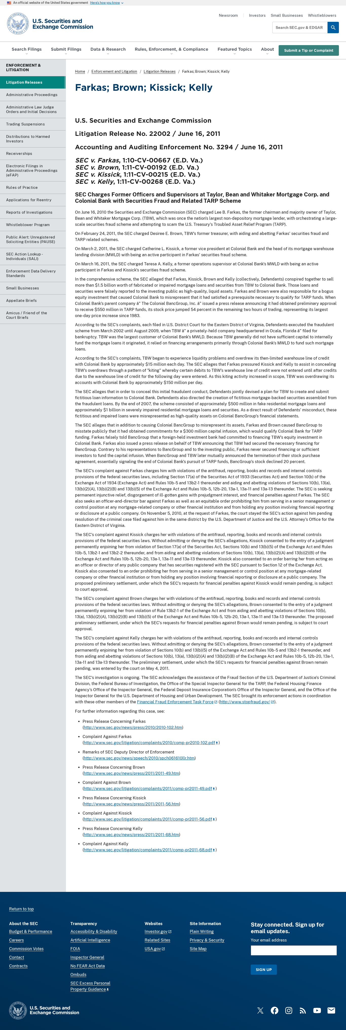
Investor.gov (156, 931)
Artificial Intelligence (90, 940)
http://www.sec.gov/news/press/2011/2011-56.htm (131, 804)
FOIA (75, 948)
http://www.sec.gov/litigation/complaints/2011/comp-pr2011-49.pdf (148, 788)
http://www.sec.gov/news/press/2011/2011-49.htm (131, 773)
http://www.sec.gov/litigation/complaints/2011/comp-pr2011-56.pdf (148, 819)
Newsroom (228, 15)
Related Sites (157, 940)
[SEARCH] (333, 27)
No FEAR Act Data (87, 966)
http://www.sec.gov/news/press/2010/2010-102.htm (133, 727)
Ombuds (78, 974)
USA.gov (153, 948)
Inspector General (87, 957)
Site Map (198, 948)
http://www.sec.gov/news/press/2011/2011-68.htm (131, 834)
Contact (16, 957)
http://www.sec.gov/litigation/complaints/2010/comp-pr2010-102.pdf (149, 742)
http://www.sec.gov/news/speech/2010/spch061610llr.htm (139, 758)
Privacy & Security (207, 940)
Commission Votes (26, 948)
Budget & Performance (30, 931)
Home (80, 71)
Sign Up (264, 969)
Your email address (269, 940)
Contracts (18, 966)
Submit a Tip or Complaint (308, 50)
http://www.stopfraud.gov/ (245, 702)
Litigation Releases (160, 71)
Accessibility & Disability (93, 931)
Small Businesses (287, 15)
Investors (257, 15)
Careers (16, 940)
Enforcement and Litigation (114, 71)
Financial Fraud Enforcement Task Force (175, 702)
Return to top (21, 909)
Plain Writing (202, 931)
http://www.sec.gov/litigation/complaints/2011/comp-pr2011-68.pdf (148, 850)
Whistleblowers (322, 15)
